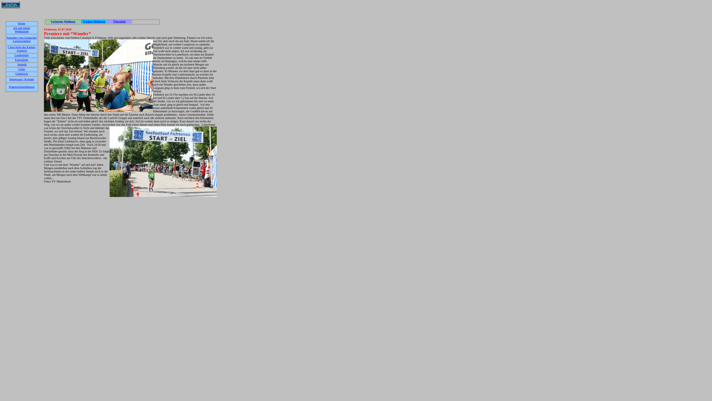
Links (21, 69)
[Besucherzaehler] (10, 7)
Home (21, 23)
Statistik (22, 64)
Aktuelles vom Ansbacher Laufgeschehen (21, 39)
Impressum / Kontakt (21, 79)
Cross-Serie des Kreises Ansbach (21, 49)
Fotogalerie (21, 59)
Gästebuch (21, 73)
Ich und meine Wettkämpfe (21, 30)
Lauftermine (21, 55)
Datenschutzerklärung (21, 87)
